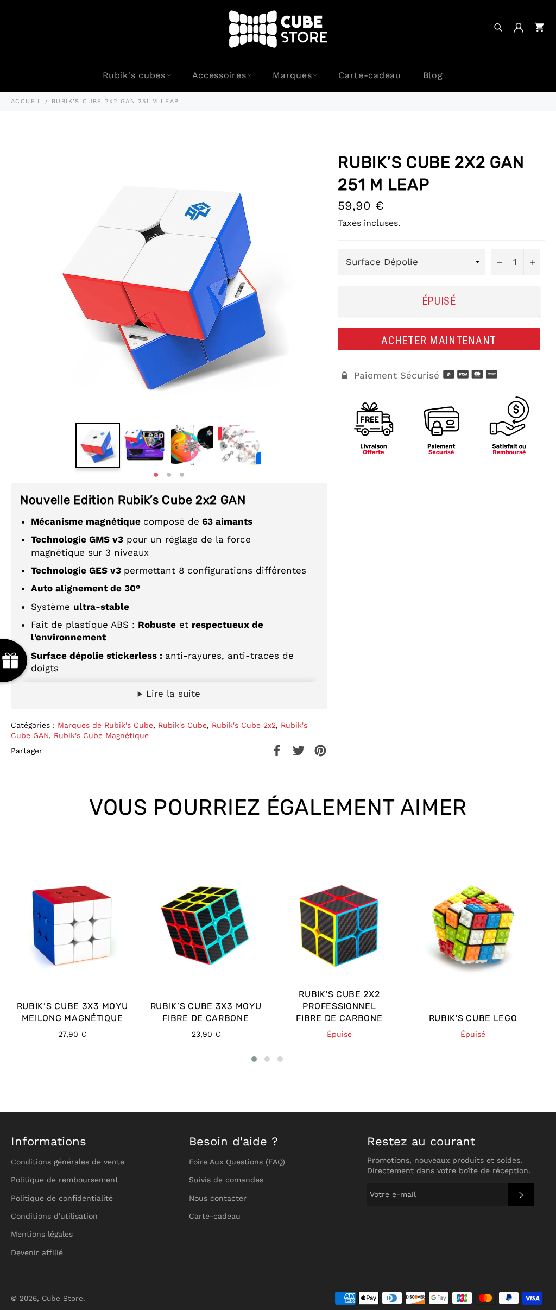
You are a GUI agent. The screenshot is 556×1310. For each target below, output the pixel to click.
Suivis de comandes (226, 1179)
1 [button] (155, 475)
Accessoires (219, 75)
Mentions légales (42, 1234)
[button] (254, 1059)
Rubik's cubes (134, 75)
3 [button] (181, 475)
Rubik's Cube (182, 725)
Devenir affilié (37, 1252)
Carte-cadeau (369, 75)
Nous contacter (218, 1198)
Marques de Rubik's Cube (105, 725)
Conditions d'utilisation (54, 1216)
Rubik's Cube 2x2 (244, 725)
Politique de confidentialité (62, 1198)
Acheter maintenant (438, 340)
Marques (292, 75)
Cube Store (62, 1298)
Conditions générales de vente (67, 1161)
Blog (433, 75)
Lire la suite (171, 693)
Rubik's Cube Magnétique (101, 735)
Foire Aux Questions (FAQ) (237, 1161)
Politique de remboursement (64, 1179)
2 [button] (168, 475)
